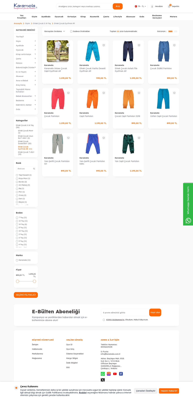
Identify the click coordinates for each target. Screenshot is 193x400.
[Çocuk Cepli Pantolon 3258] (128, 99)
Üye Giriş (70, 349)
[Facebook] (121, 374)
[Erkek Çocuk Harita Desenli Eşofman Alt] (93, 51)
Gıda (141, 16)
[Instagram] (109, 374)
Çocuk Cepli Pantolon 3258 (127, 116)
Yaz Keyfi (20, 37)
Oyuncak (59, 16)
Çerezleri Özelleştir (145, 391)
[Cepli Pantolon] (93, 99)
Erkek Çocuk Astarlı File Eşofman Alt (126, 69)
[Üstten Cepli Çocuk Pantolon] (163, 99)
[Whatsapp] (103, 374)
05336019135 (106, 347)
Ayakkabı (45, 16)
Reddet (83, 392)
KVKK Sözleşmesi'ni (115, 319)
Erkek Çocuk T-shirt (26, 153)
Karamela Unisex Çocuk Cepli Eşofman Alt (55, 69)
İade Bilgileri (72, 363)
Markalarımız (37, 354)
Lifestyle (117, 16)
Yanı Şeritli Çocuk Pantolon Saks (92, 162)
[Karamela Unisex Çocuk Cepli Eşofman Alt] (57, 51)
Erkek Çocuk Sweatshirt (24, 142)
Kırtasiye (72, 16)
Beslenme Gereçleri (157, 16)
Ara (118, 6)
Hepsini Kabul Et (169, 391)
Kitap (83, 16)
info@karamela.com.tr (110, 354)
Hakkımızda (37, 349)
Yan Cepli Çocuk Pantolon (127, 161)
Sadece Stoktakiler (81, 31)
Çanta (106, 16)
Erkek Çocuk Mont (25, 132)
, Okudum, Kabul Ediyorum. (127, 319)
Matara (173, 16)
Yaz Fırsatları (21, 16)
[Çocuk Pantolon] (57, 99)
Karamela (48, 65)
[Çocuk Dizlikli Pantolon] (163, 51)
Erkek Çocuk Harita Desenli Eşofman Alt (92, 69)
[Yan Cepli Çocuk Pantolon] (128, 144)
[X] (103, 380)
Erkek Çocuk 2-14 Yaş (42, 23)
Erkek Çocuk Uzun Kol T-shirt (25, 137)
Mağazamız (37, 358)
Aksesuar (130, 16)
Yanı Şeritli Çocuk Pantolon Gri (57, 162)
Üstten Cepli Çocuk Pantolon (163, 116)
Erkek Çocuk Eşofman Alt (25, 148)
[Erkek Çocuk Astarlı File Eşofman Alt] (128, 51)
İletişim (35, 344)
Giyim (34, 16)
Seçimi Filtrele (25, 295)
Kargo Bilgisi (72, 358)
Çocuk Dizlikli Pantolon (161, 68)
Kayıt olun (155, 312)
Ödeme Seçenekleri (75, 354)
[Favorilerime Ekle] (68, 45)
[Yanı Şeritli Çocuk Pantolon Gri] (57, 144)
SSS (68, 367)
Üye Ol (69, 344)
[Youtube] (115, 374)
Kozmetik (94, 16)
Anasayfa (18, 23)
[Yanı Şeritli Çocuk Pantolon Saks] (93, 144)
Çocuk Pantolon (51, 116)
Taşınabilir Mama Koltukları (23, 90)
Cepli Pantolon (86, 116)
